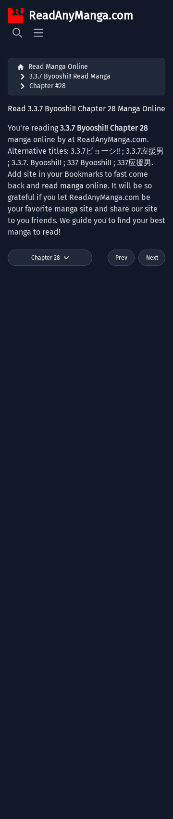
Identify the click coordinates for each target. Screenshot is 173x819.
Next (152, 257)
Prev (121, 257)
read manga (63, 185)
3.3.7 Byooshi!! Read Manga (70, 76)
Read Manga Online (58, 67)
